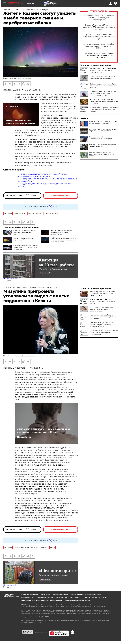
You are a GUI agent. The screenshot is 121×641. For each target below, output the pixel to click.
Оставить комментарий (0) (60, 195)
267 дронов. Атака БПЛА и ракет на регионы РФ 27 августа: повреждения (99, 18)
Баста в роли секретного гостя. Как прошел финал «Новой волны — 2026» (98, 46)
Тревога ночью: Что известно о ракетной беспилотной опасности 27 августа (99, 37)
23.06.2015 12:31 (8, 10)
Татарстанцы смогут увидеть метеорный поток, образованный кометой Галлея (42, 175)
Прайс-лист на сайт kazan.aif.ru (95, 597)
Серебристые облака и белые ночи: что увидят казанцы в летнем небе (24, 232)
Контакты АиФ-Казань (45, 597)
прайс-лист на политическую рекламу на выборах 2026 (41, 600)
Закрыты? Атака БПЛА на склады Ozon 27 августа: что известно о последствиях (99, 56)
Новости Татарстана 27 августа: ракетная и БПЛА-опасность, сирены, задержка (99, 27)
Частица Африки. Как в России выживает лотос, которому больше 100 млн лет (103, 317)
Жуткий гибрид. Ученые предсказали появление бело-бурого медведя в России (104, 109)
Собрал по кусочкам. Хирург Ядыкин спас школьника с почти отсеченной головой (103, 86)
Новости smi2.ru (11, 278)
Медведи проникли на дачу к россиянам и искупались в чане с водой (101, 154)
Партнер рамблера (41, 632)
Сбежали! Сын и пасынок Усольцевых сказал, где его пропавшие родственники (104, 332)
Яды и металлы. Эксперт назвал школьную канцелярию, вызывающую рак (101, 309)
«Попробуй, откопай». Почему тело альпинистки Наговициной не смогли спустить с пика (103, 93)
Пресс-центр (45, 595)
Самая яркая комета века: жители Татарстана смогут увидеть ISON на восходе (25, 247)
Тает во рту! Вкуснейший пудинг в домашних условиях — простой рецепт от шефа (102, 293)
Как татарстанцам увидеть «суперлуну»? (23, 239)
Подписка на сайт (27, 597)
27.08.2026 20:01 (9, 287)
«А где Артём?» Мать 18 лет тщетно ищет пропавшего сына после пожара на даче (103, 70)
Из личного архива (24, 78)
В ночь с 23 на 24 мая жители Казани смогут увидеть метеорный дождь (61, 232)
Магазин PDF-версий (60, 595)
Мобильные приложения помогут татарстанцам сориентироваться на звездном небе (63, 240)
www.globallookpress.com (25, 356)
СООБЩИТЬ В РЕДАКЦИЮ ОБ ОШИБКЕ (78, 600)
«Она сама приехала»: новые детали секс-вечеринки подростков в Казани (44, 430)
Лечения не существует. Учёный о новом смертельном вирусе (102, 77)
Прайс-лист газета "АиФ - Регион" (68, 597)
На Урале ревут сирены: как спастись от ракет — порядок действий (103, 130)
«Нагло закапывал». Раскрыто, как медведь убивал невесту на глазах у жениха (103, 301)
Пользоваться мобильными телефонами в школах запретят (100, 137)
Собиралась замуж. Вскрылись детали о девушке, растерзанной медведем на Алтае (102, 324)
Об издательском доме (29, 595)
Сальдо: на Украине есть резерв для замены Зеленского (102, 145)
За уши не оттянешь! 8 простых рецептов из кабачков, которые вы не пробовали (104, 101)
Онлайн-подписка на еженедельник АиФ (86, 595)
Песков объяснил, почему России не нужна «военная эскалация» (103, 122)
